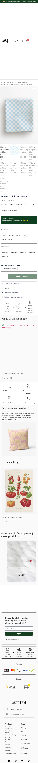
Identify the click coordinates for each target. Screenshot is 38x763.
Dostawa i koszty (25, 743)
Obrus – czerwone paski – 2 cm (12, 373)
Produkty (13, 82)
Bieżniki (7, 745)
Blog (22, 731)
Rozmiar (4, 247)
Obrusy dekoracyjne (12, 84)
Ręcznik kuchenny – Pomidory (12, 517)
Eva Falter (13, 210)
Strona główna (5, 82)
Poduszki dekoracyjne (8, 727)
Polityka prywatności (24, 747)
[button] (34, 90)
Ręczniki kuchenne (10, 753)
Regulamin (24, 739)
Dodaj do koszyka (22, 277)
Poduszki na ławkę (10, 735)
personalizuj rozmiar (9, 268)
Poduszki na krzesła (8, 731)
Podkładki (8, 747)
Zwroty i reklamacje (24, 752)
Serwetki (7, 750)
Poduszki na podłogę (8, 738)
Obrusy (7, 742)
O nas (23, 724)
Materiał (4, 229)
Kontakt (23, 736)
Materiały (23, 728)
